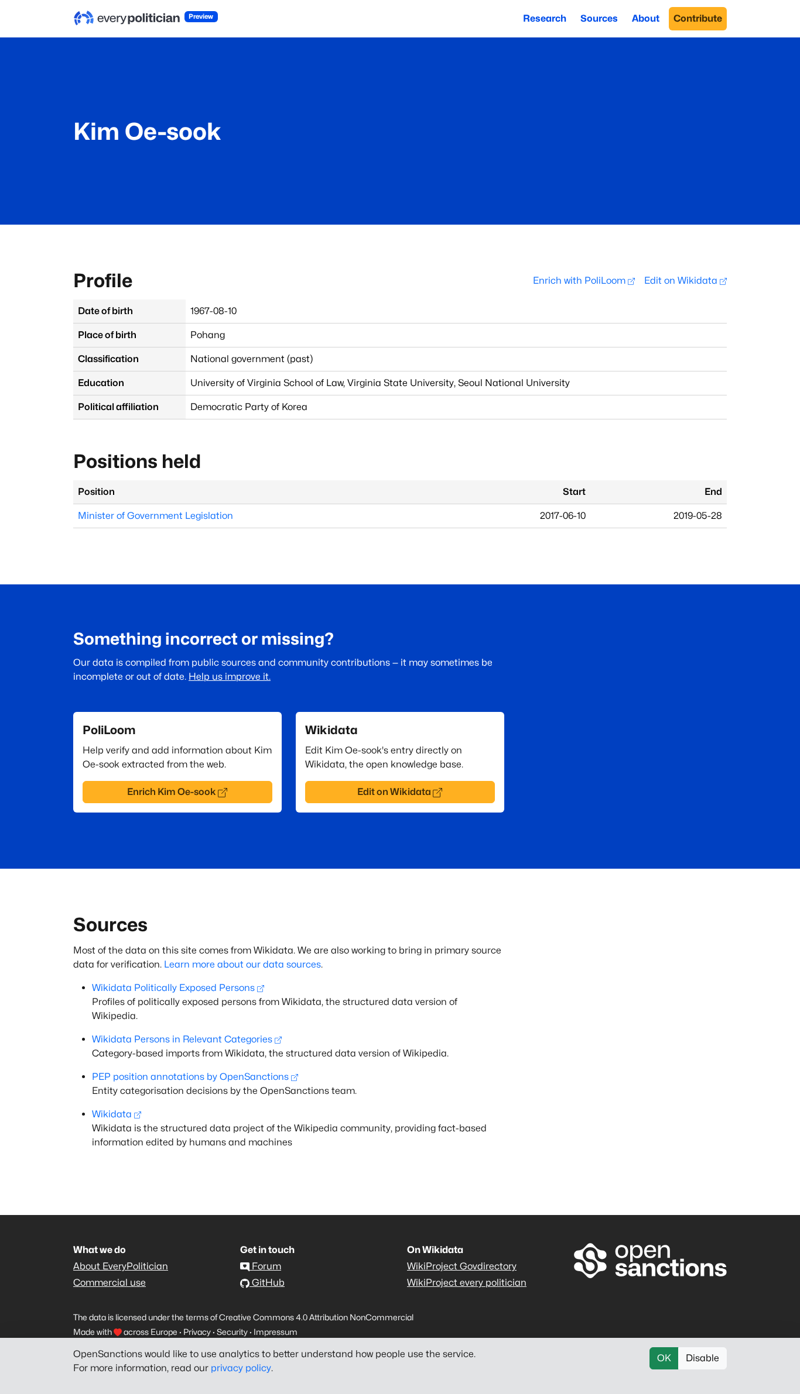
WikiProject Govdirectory (462, 1266)
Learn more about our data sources (242, 964)
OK (664, 1358)
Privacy (197, 1332)
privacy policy (241, 1368)
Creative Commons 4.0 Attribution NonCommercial (316, 1317)
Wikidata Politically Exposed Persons (173, 987)
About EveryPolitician (120, 1266)
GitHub (267, 1282)
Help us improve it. (230, 676)
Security (232, 1332)
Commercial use (109, 1282)
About (645, 18)
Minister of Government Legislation (155, 515)
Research (544, 18)
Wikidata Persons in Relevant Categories (182, 1039)
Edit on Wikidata (682, 280)
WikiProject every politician (467, 1282)
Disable (702, 1358)
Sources (599, 18)
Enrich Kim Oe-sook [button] (171, 791)
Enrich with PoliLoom (580, 280)
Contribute (697, 18)
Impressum (276, 1332)
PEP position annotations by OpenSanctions (190, 1076)
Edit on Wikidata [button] (394, 791)
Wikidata (112, 1114)
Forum (265, 1266)
